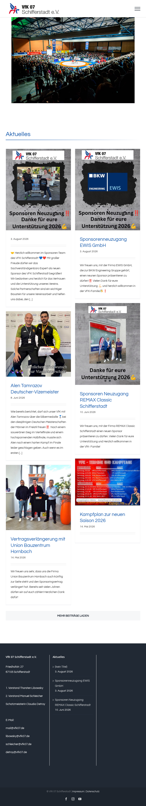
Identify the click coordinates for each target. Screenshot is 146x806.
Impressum (78, 791)
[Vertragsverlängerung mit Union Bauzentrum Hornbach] (38, 497)
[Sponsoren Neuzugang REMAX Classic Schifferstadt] (107, 344)
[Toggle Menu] (137, 9)
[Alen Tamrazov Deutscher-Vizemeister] (38, 344)
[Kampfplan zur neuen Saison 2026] (107, 482)
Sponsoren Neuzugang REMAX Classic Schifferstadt (104, 400)
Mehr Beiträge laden (73, 615)
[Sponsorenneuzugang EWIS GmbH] (107, 189)
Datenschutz (92, 791)
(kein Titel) (61, 666)
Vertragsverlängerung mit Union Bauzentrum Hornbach (38, 545)
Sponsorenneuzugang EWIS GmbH (72, 683)
